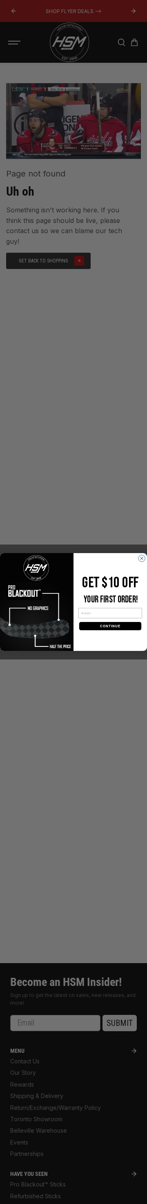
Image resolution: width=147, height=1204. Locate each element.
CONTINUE (110, 626)
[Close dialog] (141, 558)
